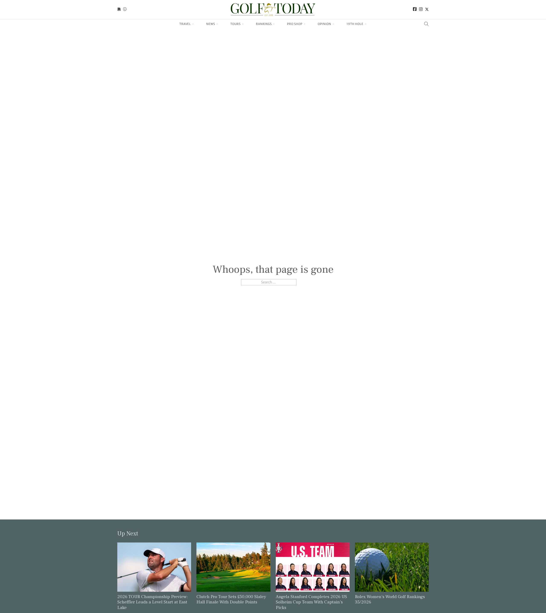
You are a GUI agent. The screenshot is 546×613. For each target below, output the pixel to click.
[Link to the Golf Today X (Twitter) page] (427, 9)
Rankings (264, 24)
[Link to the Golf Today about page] (124, 9)
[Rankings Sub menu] (274, 24)
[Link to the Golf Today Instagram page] (421, 9)
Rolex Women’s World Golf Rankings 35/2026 (390, 599)
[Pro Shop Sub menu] (304, 24)
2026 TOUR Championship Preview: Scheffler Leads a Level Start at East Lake (152, 602)
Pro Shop (294, 24)
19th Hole (355, 24)
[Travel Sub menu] (193, 24)
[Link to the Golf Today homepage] (119, 9)
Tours (235, 24)
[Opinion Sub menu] (333, 24)
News (210, 24)
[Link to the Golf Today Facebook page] (415, 9)
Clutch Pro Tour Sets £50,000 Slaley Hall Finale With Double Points (231, 599)
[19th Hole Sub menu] (365, 24)
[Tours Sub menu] (243, 24)
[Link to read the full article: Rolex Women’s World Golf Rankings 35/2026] (392, 567)
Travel (185, 24)
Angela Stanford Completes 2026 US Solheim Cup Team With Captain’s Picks (311, 602)
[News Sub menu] (217, 24)
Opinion (324, 24)
